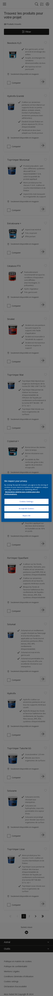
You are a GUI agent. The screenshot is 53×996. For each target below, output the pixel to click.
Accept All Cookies (26, 508)
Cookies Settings (26, 501)
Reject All (26, 515)
